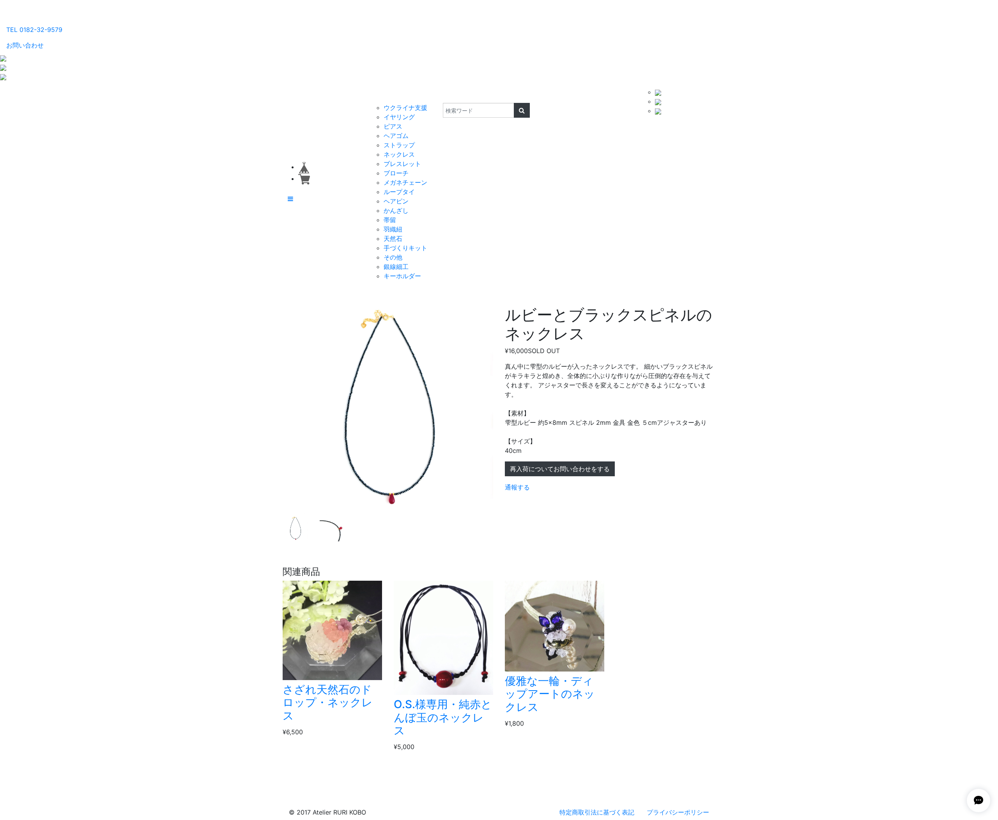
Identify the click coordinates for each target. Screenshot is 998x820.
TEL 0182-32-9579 (34, 30)
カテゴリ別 (387, 95)
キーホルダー (402, 276)
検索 (437, 95)
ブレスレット (402, 164)
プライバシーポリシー (678, 812)
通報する (517, 487)
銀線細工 (396, 266)
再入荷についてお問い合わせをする (560, 469)
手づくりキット (405, 248)
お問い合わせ (25, 45)
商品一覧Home (343, 95)
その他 (393, 257)
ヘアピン (396, 201)
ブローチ (396, 173)
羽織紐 (393, 229)
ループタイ (399, 192)
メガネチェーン (405, 182)
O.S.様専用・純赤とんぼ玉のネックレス (443, 717)
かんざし (396, 210)
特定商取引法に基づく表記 (596, 812)
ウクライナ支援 (405, 107)
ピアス (393, 126)
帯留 (390, 220)
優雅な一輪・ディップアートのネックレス (550, 694)
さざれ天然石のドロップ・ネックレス (328, 702)
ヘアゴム (396, 136)
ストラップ (399, 145)
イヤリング (399, 117)
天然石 (393, 238)
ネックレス (399, 154)
